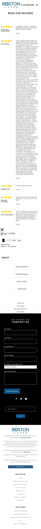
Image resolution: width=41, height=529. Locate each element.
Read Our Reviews (22, 267)
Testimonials (21, 289)
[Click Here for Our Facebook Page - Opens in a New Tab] (16, 399)
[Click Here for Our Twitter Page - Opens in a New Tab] (21, 399)
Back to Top (20, 467)
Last (19, 240)
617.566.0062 (26, 452)
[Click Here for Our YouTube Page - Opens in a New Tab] (26, 399)
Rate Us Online (22, 281)
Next (14, 240)
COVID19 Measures (21, 274)
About (5, 257)
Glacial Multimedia (25, 437)
